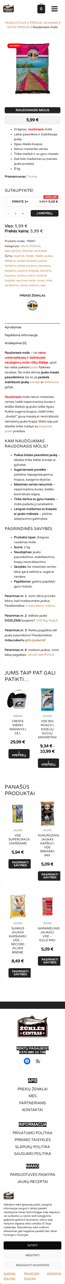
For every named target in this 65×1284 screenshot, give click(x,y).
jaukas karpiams (27, 260)
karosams (44, 265)
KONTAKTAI (54, 1273)
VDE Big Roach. (47, 620)
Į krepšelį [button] (19, 754)
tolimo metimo (29, 285)
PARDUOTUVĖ (16, 23)
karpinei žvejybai (28, 270)
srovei (40, 280)
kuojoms (10, 275)
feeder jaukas (44, 256)
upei (43, 285)
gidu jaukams (34, 640)
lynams (21, 275)
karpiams (10, 270)
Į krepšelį (44, 213)
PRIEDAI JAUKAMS (44, 23)
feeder (30, 256)
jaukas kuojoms (27, 265)
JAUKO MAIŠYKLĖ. (41, 655)
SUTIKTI (32, 1245)
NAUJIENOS (13, 251)
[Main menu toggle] (55, 9)
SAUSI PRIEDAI (18, 27)
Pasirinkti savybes (20, 864)
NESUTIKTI (32, 1255)
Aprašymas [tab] (13, 327)
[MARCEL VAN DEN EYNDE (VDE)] (32, 305)
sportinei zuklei (25, 280)
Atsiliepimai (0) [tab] (15, 343)
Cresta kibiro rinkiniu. (40, 606)
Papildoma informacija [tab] (21, 335)
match (31, 275)
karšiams (45, 270)
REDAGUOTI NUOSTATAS (32, 1265)
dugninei (19, 256)
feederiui (10, 260)
